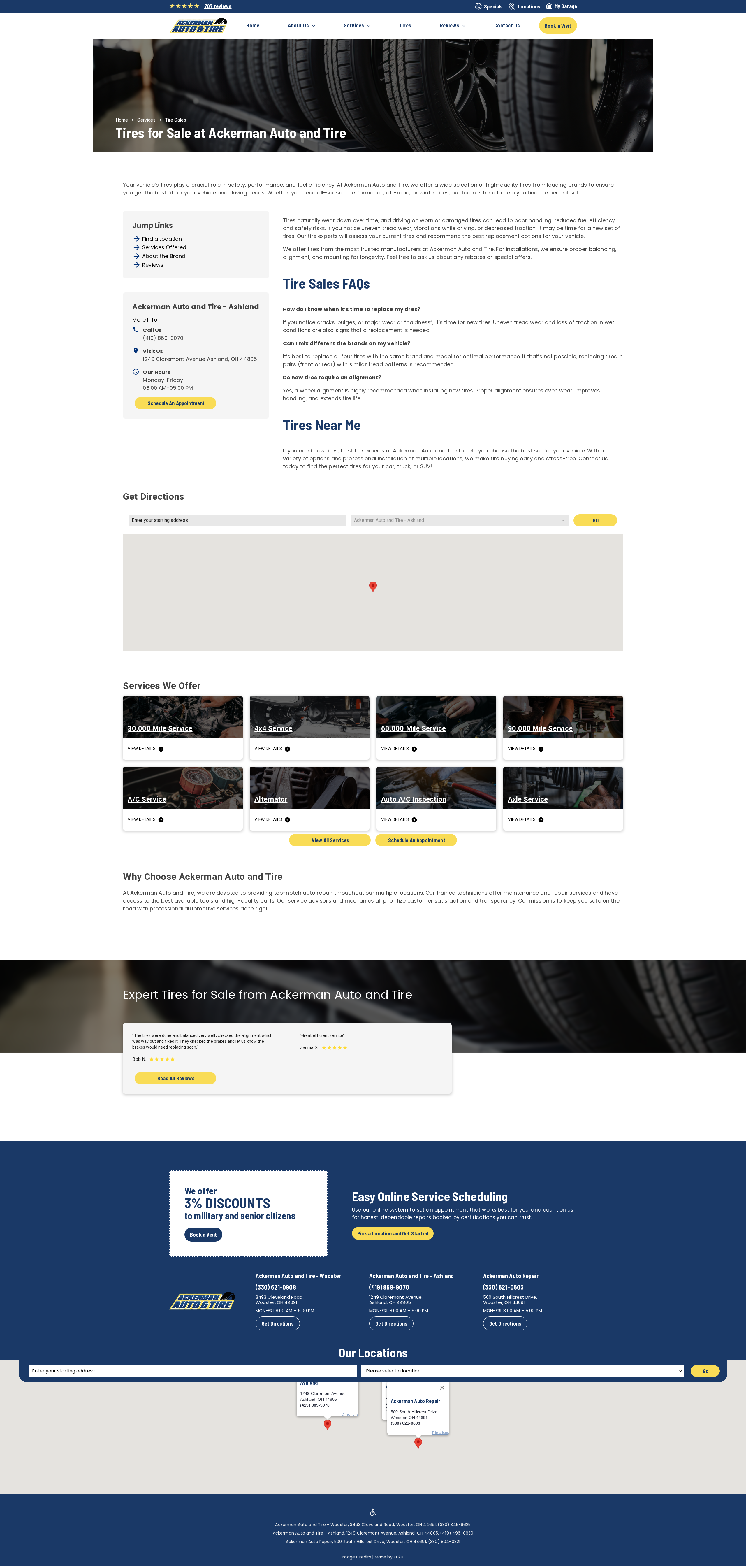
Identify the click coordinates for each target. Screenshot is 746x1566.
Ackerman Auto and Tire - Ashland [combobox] (389, 520)
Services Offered (164, 247)
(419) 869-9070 (163, 338)
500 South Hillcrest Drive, (510, 1297)
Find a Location (162, 239)
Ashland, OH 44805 (390, 1302)
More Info (144, 319)
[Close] (442, 1388)
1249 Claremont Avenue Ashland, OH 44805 (200, 359)
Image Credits (356, 1557)
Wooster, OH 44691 (277, 1302)
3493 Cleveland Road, (280, 1297)
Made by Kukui (389, 1557)
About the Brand (163, 256)
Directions (440, 1432)
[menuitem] (252, 25)
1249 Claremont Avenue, (396, 1297)
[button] (373, 587)
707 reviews (218, 6)
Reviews (152, 264)
